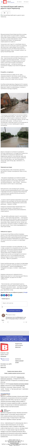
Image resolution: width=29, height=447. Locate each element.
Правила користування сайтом (14, 371)
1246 (9, 13)
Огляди (17, 362)
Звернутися (3, 367)
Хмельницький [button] (10, 2)
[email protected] (14, 443)
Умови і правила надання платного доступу (14, 373)
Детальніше (3, 356)
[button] (2, 2)
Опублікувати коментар (14, 310)
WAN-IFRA (22, 385)
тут (4, 382)
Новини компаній (19, 360)
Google (25, 292)
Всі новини (19, 1)
